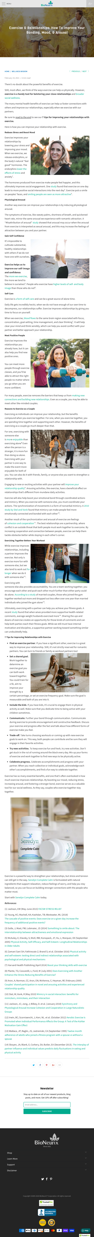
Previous (75, 71)
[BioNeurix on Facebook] (47, 1179)
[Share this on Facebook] (40, 1064)
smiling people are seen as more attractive (49, 194)
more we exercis (17, 276)
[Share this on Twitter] (33, 1064)
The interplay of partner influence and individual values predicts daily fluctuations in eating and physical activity (47, 1048)
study (53, 186)
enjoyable (18, 439)
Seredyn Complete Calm (40, 880)
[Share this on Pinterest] (46, 1064)
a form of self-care (25, 299)
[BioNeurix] (47, 3)
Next (84, 71)
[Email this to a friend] (59, 1064)
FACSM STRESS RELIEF (50, 909)
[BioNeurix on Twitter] (42, 1179)
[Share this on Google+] (53, 1064)
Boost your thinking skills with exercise (67, 965)
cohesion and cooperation (20, 523)
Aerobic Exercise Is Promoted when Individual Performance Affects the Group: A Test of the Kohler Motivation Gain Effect (45, 1021)
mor (9, 439)
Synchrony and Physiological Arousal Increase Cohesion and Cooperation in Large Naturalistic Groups (44, 1008)
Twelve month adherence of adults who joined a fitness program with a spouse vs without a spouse (43, 1035)
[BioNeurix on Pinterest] (51, 1179)
